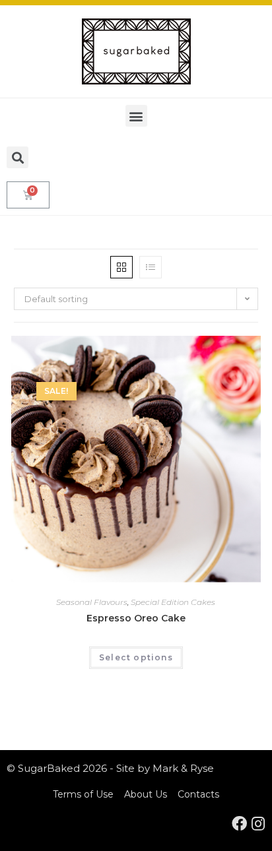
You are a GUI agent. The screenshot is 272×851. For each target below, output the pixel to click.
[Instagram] (257, 823)
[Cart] (28, 194)
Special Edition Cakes (173, 602)
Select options (136, 657)
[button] (136, 116)
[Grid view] (121, 267)
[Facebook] (239, 823)
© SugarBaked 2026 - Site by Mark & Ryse (110, 768)
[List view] (150, 267)
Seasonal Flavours (91, 602)
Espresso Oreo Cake (136, 618)
